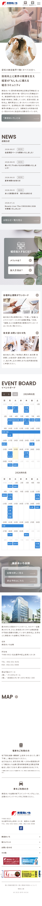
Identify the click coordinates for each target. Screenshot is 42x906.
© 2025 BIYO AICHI (20, 892)
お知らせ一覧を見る (12, 220)
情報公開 (21, 889)
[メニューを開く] (38, 3)
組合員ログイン (32, 5)
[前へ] (1, 874)
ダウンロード (25, 5)
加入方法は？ (16, 270)
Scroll (40, 30)
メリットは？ (15, 260)
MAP (7, 696)
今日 (15, 394)
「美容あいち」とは (11, 117)
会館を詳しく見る (15, 572)
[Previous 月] (4, 394)
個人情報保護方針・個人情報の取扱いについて (21, 885)
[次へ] (40, 874)
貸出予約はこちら (15, 580)
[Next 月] (8, 394)
